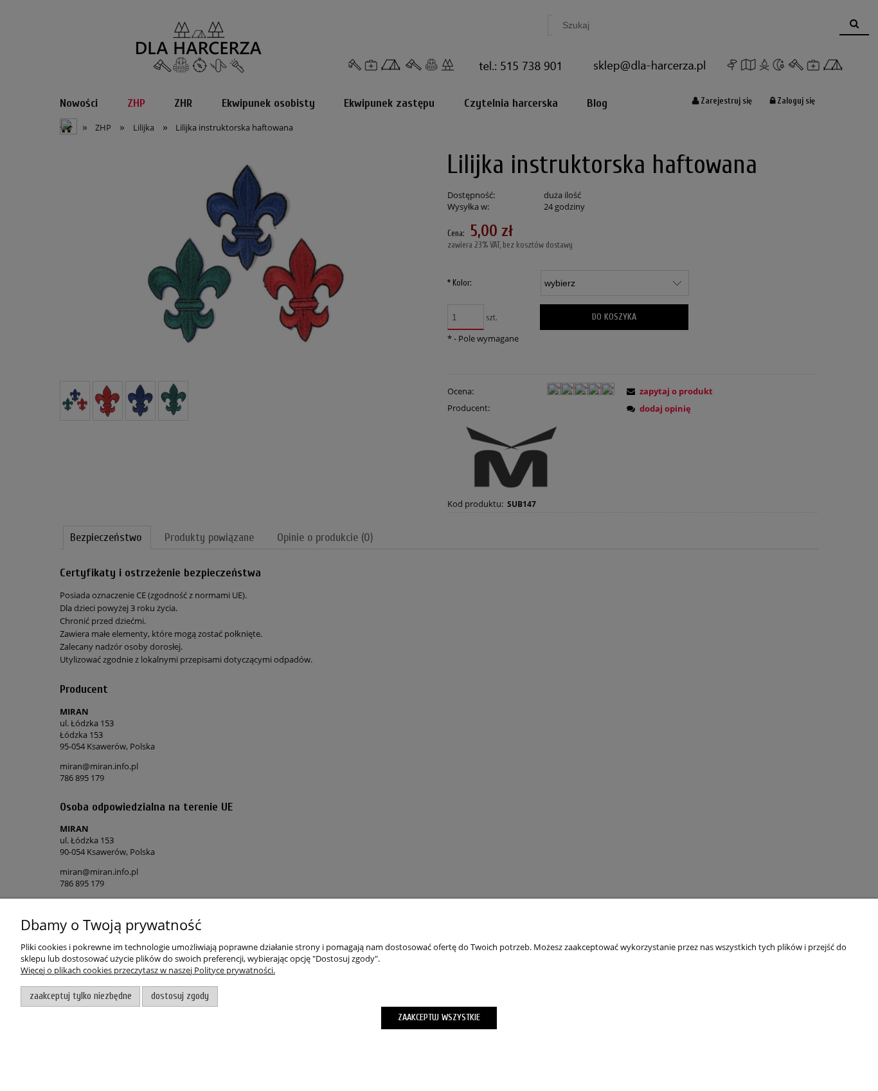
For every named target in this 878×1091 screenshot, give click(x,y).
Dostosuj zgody (180, 996)
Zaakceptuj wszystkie (439, 1017)
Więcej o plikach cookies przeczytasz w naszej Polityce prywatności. (148, 970)
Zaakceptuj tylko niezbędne (81, 996)
